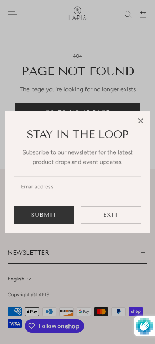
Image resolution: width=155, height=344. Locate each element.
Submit (44, 215)
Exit (111, 215)
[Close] (140, 120)
